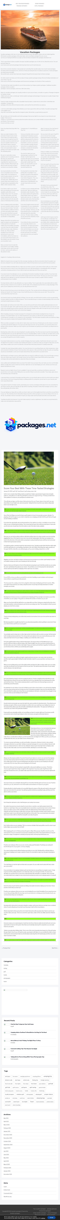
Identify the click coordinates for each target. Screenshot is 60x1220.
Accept (51, 1217)
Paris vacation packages (39, 1208)
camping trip (48, 1076)
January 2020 (7, 1171)
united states (50, 1101)
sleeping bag (41, 1098)
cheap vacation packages (39, 1212)
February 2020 (7, 1167)
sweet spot (16, 1101)
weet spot (7, 1105)
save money (30, 1098)
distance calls (8, 1080)
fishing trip (35, 1080)
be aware (15, 1076)
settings (43, 1218)
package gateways (22, 6)
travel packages (51, 1214)
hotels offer (34, 1091)
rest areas (14, 1098)
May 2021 (6, 1118)
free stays (25, 1083)
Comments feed (8, 1193)
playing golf (39, 1094)
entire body (26, 1080)
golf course (16, 1087)
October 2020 (7, 1141)
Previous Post (6, 948)
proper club (33, 491)
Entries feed (7, 1190)
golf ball (50, 1083)
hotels (5, 975)
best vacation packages (22, 3)
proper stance (48, 1094)
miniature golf (20, 1094)
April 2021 (6, 1121)
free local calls (8, 1083)
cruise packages (39, 3)
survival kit (8, 1101)
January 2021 (7, 1131)
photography (7, 978)
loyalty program (9, 1094)
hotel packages (39, 6)
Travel (32, 1101)
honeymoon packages (45, 1210)
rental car (7, 1098)
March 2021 (6, 1124)
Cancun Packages (52, 1212)
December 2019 (8, 1174)
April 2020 (6, 1161)
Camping (6, 965)
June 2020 (6, 1154)
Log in (5, 1186)
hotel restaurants (9, 1091)
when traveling (16, 1105)
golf (14, 491)
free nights (18, 1083)
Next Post (55, 948)
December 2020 (8, 1134)
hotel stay (41, 1091)
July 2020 (6, 1151)
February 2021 (7, 1128)
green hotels (42, 1087)
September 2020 (8, 1144)
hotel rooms (19, 1091)
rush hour (22, 1098)
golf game (24, 1087)
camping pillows (37, 1076)
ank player (7, 1076)
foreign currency (45, 1080)
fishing (5, 968)
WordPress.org (7, 1196)
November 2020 (8, 1138)
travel (5, 981)
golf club (7, 1087)
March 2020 (7, 1164)
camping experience (25, 1076)
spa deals (49, 1098)
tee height (24, 1101)
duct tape (17, 1080)
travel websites (40, 1101)
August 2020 (7, 1148)
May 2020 (6, 1157)
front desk (34, 1083)
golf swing (27, 491)
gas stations (42, 1083)
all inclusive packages (40, 1214)
